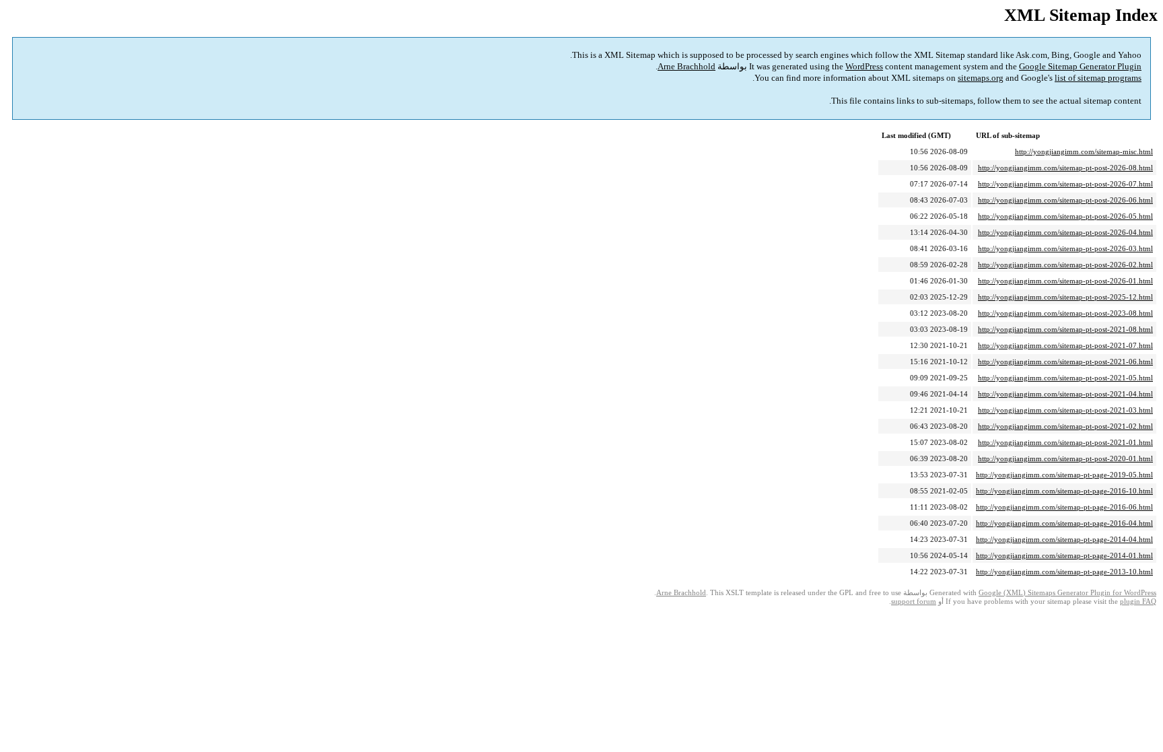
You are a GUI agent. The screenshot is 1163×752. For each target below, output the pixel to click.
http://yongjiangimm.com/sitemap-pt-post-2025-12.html (1065, 297)
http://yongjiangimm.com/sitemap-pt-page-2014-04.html (1064, 539)
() (1067, 592)
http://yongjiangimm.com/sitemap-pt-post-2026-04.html (1065, 232)
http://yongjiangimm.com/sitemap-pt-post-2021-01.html (1065, 442)
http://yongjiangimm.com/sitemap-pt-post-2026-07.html (1065, 184)
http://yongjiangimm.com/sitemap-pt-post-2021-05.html (1065, 378)
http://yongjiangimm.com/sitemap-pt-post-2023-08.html (1065, 313)
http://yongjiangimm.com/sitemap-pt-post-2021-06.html (1065, 361)
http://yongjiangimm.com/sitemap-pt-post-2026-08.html (1065, 168)
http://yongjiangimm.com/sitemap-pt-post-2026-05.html (1065, 216)
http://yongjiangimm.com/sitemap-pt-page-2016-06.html (1064, 507)
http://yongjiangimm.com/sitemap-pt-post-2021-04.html (1065, 394)
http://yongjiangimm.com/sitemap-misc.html (1084, 151)
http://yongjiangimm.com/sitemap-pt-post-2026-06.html (1065, 200)
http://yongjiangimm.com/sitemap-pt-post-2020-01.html (1065, 458)
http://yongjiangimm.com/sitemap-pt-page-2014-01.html (1064, 555)
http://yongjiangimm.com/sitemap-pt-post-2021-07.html (1065, 345)
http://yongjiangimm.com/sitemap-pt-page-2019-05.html (1064, 475)
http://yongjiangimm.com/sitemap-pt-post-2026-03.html (1065, 248)
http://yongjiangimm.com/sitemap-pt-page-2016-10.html (1064, 491)
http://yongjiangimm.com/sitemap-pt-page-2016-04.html (1064, 523)
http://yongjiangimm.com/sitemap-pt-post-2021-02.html (1065, 426)
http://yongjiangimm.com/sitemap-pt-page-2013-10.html (1064, 572)
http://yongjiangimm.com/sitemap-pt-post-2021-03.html (1065, 410)
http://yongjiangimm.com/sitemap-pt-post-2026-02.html (1065, 265)
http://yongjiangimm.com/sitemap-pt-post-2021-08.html (1065, 329)
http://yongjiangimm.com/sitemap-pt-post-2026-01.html (1065, 281)
